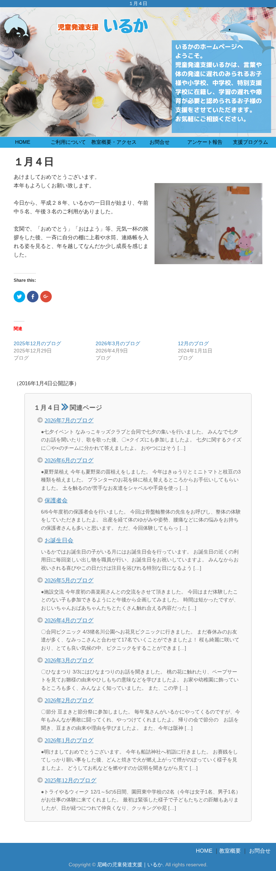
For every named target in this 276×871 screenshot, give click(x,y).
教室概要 (230, 851)
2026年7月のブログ (69, 420)
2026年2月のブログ (69, 700)
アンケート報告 (204, 142)
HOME (22, 142)
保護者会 (56, 500)
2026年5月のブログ (69, 580)
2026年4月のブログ (69, 620)
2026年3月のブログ (118, 343)
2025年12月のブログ (37, 343)
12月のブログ (193, 343)
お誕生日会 (59, 540)
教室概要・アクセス (114, 142)
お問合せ (160, 142)
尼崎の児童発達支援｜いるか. (130, 864)
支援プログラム (250, 142)
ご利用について (68, 142)
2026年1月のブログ (69, 740)
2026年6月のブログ (69, 460)
